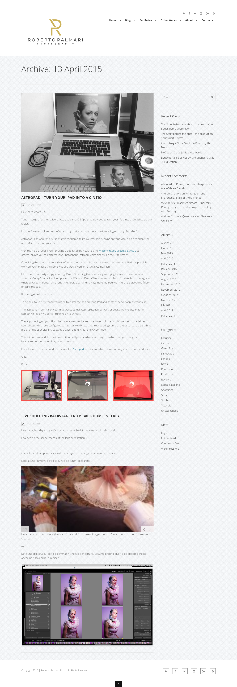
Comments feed (170, 443)
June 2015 (167, 248)
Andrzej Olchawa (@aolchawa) (179, 216)
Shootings (167, 390)
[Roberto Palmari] (55, 49)
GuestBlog (167, 348)
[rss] (184, 13)
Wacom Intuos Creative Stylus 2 (118, 250)
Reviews (166, 379)
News (164, 364)
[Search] (212, 97)
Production (167, 374)
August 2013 (168, 279)
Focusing (166, 338)
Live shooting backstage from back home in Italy (70, 416)
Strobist (166, 400)
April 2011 (167, 310)
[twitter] (195, 13)
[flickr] (201, 13)
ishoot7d (166, 184)
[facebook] (189, 13)
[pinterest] (214, 13)
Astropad (78, 349)
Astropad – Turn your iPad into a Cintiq (61, 197)
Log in (164, 433)
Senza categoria (170, 384)
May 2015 (167, 253)
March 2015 (168, 263)
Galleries (166, 343)
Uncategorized (169, 410)
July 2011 (166, 305)
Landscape (167, 353)
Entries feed (168, 438)
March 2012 (168, 300)
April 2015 (167, 258)
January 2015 (169, 269)
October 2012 (169, 294)
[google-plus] (207, 13)
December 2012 (171, 284)
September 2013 (171, 274)
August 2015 (168, 243)
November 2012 (171, 289)
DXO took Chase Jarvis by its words (181, 152)
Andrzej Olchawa (171, 193)
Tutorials (166, 405)
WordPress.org (170, 448)
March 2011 (168, 315)
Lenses (165, 358)
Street (165, 395)
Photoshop (167, 369)
